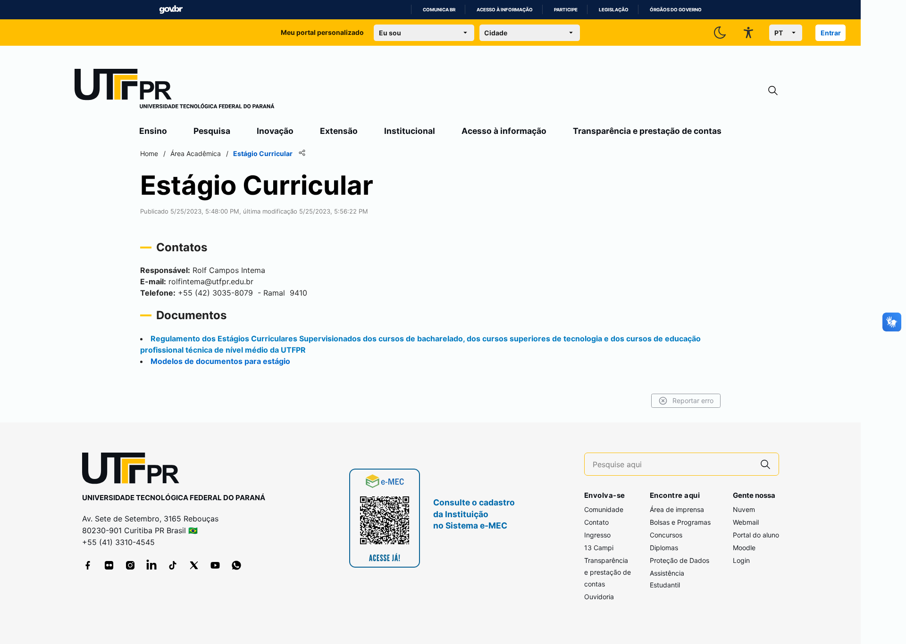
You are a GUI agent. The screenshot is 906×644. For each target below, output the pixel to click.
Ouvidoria (599, 597)
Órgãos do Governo (676, 9)
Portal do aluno (756, 535)
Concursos (666, 535)
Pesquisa (211, 131)
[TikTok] (172, 565)
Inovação (275, 131)
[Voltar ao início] (134, 470)
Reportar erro (692, 400)
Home (149, 153)
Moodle (744, 548)
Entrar (831, 33)
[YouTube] (215, 565)
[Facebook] (87, 565)
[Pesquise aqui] (765, 464)
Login (741, 560)
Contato (596, 522)
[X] (194, 565)
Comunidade (603, 509)
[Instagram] (130, 565)
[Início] (175, 90)
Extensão (339, 131)
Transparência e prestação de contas (647, 131)
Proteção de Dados (679, 560)
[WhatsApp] (236, 565)
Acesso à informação (505, 9)
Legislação (614, 9)
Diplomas (664, 548)
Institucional (409, 131)
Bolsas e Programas (680, 522)
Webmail (746, 522)
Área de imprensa (677, 509)
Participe (566, 9)
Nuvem (744, 509)
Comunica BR (439, 9)
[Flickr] (109, 565)
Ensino (153, 131)
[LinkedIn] (151, 565)
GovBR (171, 9)
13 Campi (598, 548)
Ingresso (597, 535)
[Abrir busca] (773, 91)
